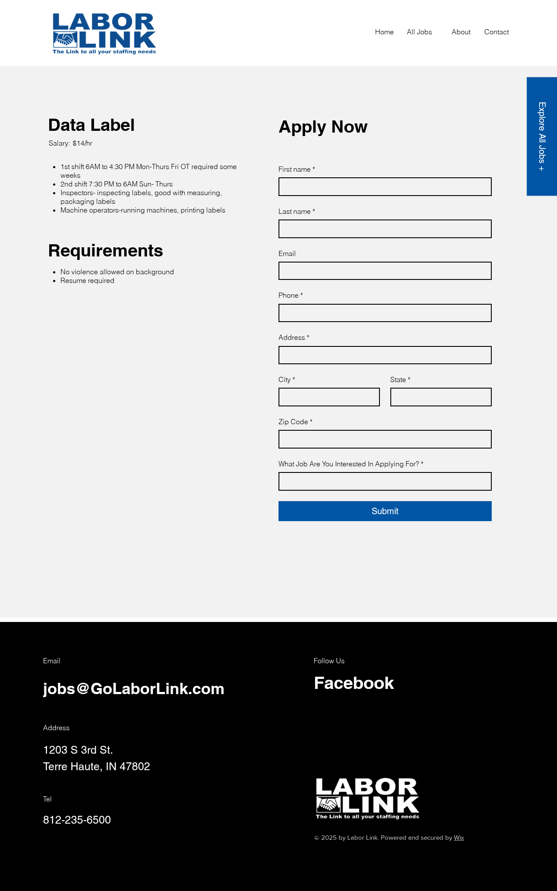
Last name (296, 211)
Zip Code (295, 421)
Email (287, 253)
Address (293, 337)
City (286, 379)
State (400, 379)
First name (296, 169)
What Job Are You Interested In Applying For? (350, 463)
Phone (290, 295)
